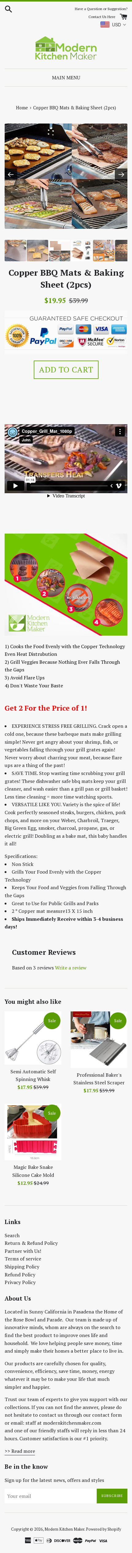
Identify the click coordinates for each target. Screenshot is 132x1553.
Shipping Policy (22, 1266)
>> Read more (20, 1451)
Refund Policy (20, 1274)
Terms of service (23, 1258)
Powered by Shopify (103, 1529)
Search (12, 1235)
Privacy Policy (20, 1282)
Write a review (71, 967)
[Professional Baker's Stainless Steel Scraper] (99, 1039)
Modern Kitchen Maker (64, 1529)
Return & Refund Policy (31, 1243)
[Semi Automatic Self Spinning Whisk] (33, 1038)
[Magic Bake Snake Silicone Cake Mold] (33, 1132)
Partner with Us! (23, 1251)
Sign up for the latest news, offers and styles (54, 1480)
